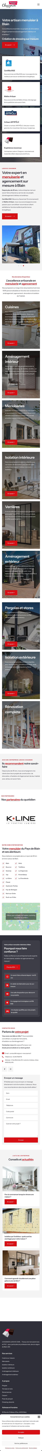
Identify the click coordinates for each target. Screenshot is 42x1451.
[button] (39, 1417)
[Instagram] (10, 1069)
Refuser (21, 1438)
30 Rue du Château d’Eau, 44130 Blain (14, 1412)
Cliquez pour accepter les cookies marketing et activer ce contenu (21, 916)
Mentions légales (33, 1448)
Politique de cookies (9, 1448)
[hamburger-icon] (38, 4)
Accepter (21, 1432)
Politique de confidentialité (21, 1448)
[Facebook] (4, 1069)
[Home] (9, 4)
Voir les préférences (21, 1443)
